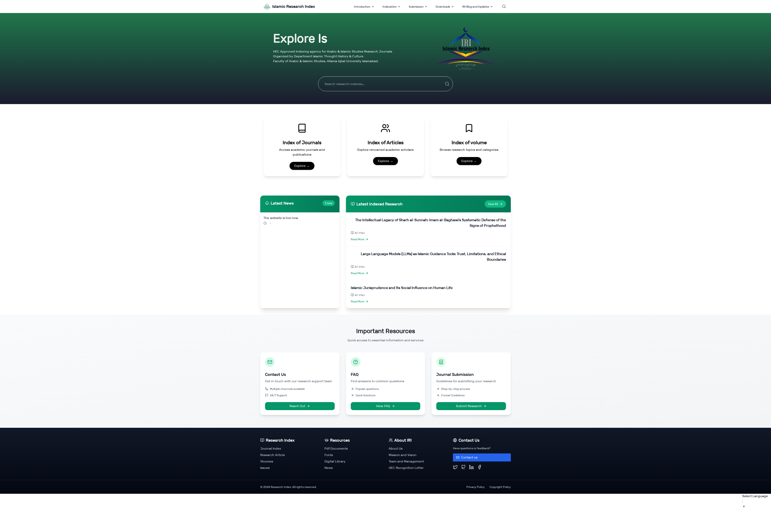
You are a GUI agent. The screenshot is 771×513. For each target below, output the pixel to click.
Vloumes (266, 461)
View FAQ (383, 406)
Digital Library (335, 461)
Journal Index (270, 448)
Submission (416, 6)
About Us (396, 448)
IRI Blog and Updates (475, 6)
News (328, 468)
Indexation (389, 6)
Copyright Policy (500, 487)
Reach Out (297, 406)
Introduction (362, 6)
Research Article (272, 455)
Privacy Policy (475, 487)
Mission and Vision (402, 455)
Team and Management (406, 461)
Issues (265, 468)
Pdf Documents (336, 448)
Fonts (328, 455)
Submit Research (469, 406)
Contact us (469, 457)
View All (493, 204)
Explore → (302, 166)
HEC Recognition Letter (406, 468)
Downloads (443, 6)
